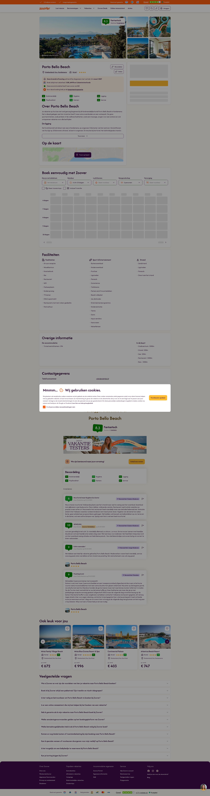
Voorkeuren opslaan (158, 398)
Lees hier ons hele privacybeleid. (82, 403)
